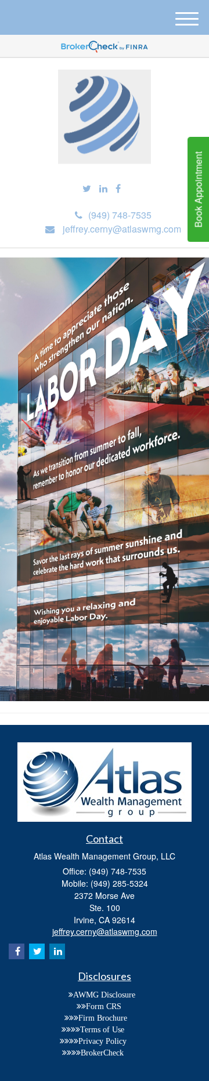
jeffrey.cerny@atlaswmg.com (122, 228)
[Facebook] (118, 188)
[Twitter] (86, 188)
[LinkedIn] (103, 188)
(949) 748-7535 (120, 215)
